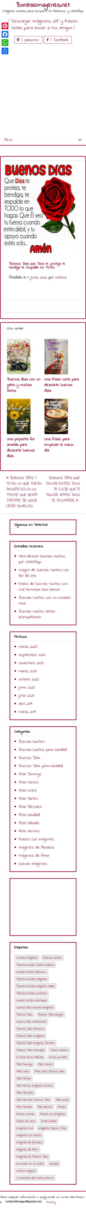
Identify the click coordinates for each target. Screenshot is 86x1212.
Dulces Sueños (59, 1050)
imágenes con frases (28, 1135)
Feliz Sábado (29, 823)
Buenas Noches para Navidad (43, 750)
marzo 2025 (28, 647)
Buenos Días (29, 758)
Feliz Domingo (30, 774)
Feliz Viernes (29, 831)
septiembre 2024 (32, 655)
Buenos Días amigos (50, 1015)
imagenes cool (24, 1128)
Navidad (53, 1164)
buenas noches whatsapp (31, 1000)
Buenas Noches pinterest (31, 993)
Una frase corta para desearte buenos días (61, 385)
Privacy (51, 1202)
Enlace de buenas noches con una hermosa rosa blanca (43, 586)
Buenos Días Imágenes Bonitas (35, 1043)
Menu (8, 140)
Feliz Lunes (28, 790)
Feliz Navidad (29, 815)
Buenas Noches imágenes (31, 979)
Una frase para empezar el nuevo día (58, 444)
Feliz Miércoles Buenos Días (33, 1100)
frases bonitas (25, 1114)
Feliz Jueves (29, 782)
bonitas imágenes (26, 958)
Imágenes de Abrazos (36, 847)
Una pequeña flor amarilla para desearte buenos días (21, 447)
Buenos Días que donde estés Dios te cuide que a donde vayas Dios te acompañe (63, 489)
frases (62, 1107)
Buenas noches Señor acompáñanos (37, 614)
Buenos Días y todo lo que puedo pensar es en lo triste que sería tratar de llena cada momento (24, 492)
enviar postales (58, 1057)
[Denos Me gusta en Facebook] (58, 43)
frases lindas (49, 1121)
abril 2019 (25, 704)
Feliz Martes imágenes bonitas (34, 1086)
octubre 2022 (29, 679)
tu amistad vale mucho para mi (34, 1178)
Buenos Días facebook (30, 1029)
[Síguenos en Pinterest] (29, 43)
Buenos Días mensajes (30, 1050)
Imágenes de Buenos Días (32, 1157)
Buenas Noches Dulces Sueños (35, 965)
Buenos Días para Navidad (41, 766)
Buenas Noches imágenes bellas (35, 986)
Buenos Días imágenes (30, 1036)
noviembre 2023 (31, 663)
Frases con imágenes (36, 839)
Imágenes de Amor (34, 856)
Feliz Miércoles (30, 807)
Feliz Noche (62, 1100)
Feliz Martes (28, 799)
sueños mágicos (25, 1171)
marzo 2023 (28, 671)
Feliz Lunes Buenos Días (49, 1071)
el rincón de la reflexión (30, 1057)
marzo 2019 (27, 712)
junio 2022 (27, 687)
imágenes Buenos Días (52, 1128)
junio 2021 (26, 696)
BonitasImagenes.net (43, 5)
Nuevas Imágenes (33, 864)
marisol (60, 277)
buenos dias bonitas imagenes (34, 1007)
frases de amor (25, 1121)
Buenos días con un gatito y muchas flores (23, 385)
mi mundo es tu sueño (30, 1164)
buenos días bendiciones (31, 1022)
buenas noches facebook (31, 972)
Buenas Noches (31, 741)
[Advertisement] (43, 90)
